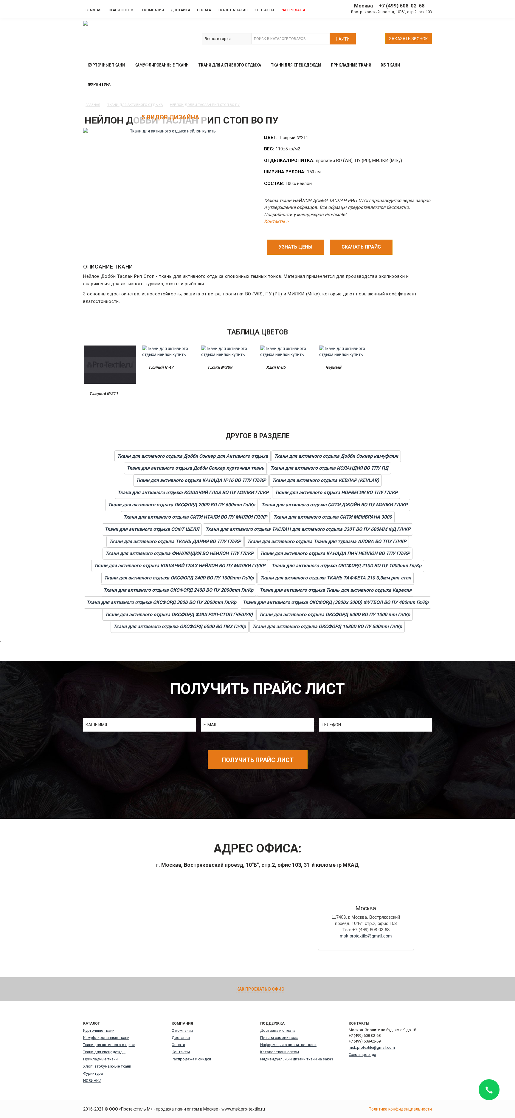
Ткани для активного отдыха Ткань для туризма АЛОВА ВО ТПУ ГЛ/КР (326, 541)
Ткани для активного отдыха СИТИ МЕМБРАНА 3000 (332, 517)
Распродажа (293, 10)
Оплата (204, 10)
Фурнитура (93, 1073)
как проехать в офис (260, 989)
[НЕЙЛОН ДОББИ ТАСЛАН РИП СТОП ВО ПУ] (170, 131)
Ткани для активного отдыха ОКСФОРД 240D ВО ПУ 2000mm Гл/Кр (178, 590)
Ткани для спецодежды (104, 1052)
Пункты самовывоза (279, 1037)
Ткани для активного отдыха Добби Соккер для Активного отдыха (192, 456)
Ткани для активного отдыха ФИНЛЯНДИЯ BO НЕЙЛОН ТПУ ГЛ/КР (179, 553)
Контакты (264, 10)
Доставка (180, 10)
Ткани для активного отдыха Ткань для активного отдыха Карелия (336, 590)
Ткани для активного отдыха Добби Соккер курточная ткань (195, 468)
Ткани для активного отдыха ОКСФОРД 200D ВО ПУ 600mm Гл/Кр (181, 505)
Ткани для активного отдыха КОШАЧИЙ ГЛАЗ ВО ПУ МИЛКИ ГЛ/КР (193, 492)
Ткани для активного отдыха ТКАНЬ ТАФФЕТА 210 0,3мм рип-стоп (335, 578)
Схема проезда (362, 1054)
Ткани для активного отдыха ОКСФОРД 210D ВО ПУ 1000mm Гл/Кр (346, 565)
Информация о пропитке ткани (288, 1045)
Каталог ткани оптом (279, 1052)
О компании (152, 10)
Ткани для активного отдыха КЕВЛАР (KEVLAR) (325, 480)
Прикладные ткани (100, 1059)
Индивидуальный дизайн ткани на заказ (296, 1059)
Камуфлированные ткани (106, 1037)
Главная (93, 10)
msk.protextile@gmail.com (366, 935)
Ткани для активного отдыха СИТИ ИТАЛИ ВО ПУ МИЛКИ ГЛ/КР (195, 517)
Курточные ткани (98, 1030)
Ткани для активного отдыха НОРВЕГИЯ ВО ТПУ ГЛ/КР (336, 492)
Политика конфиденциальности (400, 1109)
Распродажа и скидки (191, 1059)
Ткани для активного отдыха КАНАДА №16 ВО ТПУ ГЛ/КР (201, 480)
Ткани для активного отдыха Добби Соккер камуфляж (336, 456)
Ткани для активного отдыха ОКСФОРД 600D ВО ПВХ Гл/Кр (179, 626)
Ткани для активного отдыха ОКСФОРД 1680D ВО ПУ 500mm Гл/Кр (327, 626)
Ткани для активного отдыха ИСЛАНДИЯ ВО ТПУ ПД (329, 468)
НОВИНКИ (92, 1080)
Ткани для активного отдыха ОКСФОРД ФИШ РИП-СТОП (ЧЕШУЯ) (179, 614)
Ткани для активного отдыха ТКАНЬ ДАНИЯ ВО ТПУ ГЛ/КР (175, 541)
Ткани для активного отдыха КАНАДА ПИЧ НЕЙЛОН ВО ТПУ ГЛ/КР (335, 553)
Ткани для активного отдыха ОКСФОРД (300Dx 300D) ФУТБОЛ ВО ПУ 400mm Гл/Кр (336, 602)
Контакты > (276, 221)
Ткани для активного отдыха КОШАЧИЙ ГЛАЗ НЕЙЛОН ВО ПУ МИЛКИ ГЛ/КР (179, 565)
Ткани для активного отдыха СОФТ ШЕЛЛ (152, 529)
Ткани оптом (121, 10)
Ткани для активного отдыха (109, 1045)
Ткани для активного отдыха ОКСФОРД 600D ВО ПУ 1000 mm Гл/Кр (334, 614)
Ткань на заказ (233, 10)
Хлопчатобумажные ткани (107, 1066)
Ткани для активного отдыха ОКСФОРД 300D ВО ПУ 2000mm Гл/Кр (161, 602)
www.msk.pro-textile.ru (243, 1109)
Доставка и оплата (277, 1030)
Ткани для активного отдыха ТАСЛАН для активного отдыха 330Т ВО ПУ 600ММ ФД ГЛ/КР (307, 529)
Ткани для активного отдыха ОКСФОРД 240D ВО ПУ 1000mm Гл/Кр (179, 578)
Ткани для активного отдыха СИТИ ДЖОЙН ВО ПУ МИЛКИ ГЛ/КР (334, 505)
